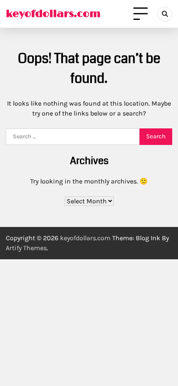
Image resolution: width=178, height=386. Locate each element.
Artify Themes (26, 248)
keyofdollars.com (53, 14)
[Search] (164, 14)
